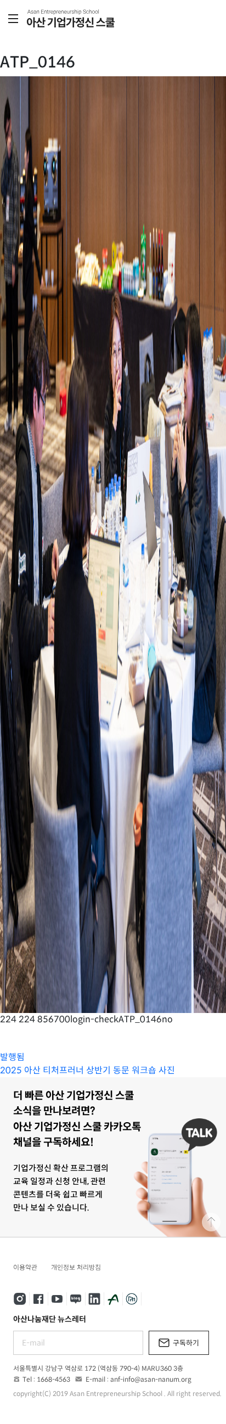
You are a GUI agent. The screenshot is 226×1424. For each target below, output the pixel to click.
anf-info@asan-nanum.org (150, 1379)
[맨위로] (211, 1222)
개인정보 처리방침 (76, 1267)
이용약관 (25, 1267)
